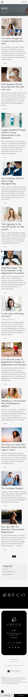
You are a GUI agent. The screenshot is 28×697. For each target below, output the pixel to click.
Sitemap (21, 665)
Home (2, 12)
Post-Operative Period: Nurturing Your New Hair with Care (12, 87)
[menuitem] (9, 647)
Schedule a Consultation (13, 600)
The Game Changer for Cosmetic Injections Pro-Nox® (12, 41)
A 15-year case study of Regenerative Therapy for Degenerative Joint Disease (13, 362)
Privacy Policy (16, 665)
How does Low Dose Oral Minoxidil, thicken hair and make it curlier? (13, 447)
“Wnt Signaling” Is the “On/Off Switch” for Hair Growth (12, 227)
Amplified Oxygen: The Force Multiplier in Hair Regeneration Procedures (12, 270)
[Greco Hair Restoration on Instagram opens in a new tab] (9, 647)
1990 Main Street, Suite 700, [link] (14, 634)
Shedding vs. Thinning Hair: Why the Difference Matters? (13, 403)
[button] (2, 691)
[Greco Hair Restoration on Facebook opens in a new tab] (12, 647)
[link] (14, 638)
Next (14, 556)
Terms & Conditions (8, 665)
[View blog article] (11, 27)
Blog (6, 12)
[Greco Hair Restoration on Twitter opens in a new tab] (16, 647)
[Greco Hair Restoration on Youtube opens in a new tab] (19, 647)
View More (5, 63)
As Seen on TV (6, 569)
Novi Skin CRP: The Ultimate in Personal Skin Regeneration (12, 529)
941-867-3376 (15, 683)
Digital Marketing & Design (15, 671)
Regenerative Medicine (8, 574)
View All (5, 577)
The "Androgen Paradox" (12, 488)
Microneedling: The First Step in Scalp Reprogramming (12, 181)
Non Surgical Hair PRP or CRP (9, 571)
